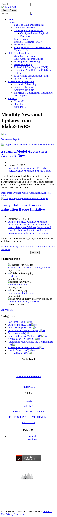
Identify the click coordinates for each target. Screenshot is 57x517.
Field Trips (13, 276)
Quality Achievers (23, 78)
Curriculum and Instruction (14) (24, 330)
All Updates (7, 309)
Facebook (32, 436)
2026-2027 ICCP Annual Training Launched (30, 267)
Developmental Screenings (27, 61)
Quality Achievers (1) (19, 350)
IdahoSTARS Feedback (28, 376)
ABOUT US (28, 422)
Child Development (37, 221)
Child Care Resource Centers (28, 58)
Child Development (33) (20, 327)
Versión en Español (11, 139)
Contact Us (19, 101)
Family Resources (23, 39)
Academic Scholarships (25, 84)
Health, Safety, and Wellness (22, 227)
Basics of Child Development (28, 24)
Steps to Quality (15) (18, 353)
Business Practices (17, 221)
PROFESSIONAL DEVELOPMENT (28, 417)
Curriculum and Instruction (21, 224)
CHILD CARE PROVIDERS (28, 411)
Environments (43, 224)
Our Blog (18, 104)
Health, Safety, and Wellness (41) (24, 336)
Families (12, 22)
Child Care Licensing (24, 27)
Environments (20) (17, 333)
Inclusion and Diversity (34, 168)
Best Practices (15, 168)
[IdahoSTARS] (9, 7)
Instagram (32, 439)
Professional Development (21, 81)
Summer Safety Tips (18, 284)
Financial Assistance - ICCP (28, 41)
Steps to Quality (43, 170)
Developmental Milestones (21, 293)
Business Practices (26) (19, 324)
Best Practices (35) (17, 322)
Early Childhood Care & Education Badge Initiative (23, 207)
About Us (12, 98)
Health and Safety (23, 44)
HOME (28, 400)
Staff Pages (29, 387)
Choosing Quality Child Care (28, 30)
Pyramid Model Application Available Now (24, 153)
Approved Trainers (23, 87)
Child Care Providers (18, 53)
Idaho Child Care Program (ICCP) (31, 67)
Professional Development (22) (23, 347)
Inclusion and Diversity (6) (21, 339)
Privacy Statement (15, 514)
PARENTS (28, 406)
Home (11, 19)
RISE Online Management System (31, 75)
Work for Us (20, 107)
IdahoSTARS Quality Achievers (24, 301)
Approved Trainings (24, 90)
